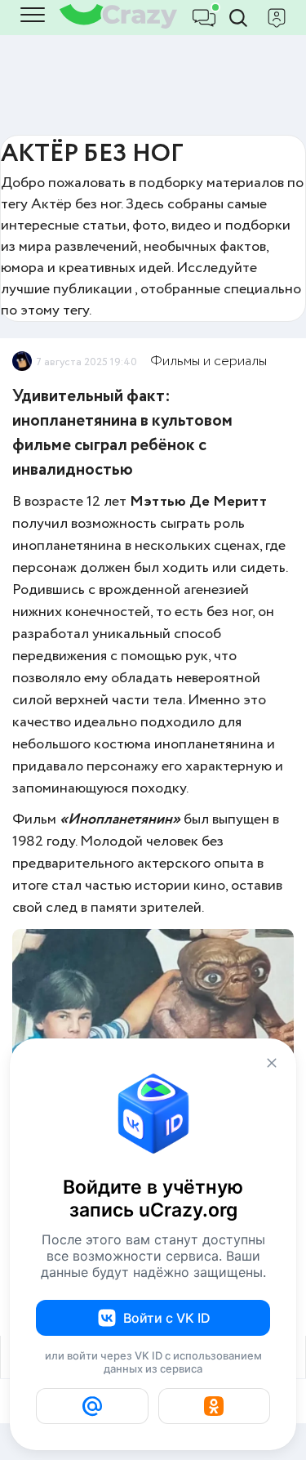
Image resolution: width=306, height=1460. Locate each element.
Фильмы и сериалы (208, 361)
